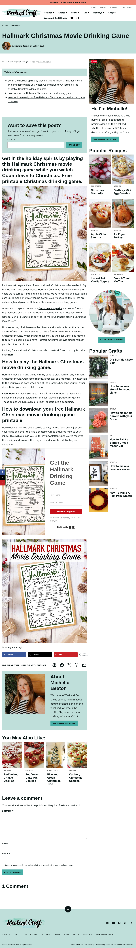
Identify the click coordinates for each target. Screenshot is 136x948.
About (103, 7)
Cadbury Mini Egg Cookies (122, 192)
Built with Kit (66, 527)
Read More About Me (64, 723)
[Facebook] (119, 923)
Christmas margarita (50, 308)
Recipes (48, 12)
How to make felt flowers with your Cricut (121, 416)
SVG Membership (104, 934)
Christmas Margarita (97, 192)
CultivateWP (128, 944)
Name (6, 843)
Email (11, 140)
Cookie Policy (89, 944)
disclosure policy (44, 62)
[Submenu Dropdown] (53, 12)
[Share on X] (2, 477)
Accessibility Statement (104, 944)
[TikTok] (131, 923)
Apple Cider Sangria (98, 236)
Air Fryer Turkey (119, 236)
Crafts (61, 12)
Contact (114, 7)
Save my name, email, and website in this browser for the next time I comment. (39, 865)
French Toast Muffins (122, 280)
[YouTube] (113, 923)
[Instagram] (107, 923)
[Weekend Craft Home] (22, 13)
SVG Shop (127, 7)
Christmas (16, 25)
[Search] (78, 18)
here (28, 344)
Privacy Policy (76, 944)
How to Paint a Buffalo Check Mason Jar (119, 442)
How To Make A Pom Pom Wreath (121, 494)
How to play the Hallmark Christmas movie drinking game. (40, 93)
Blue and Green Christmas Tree (54, 779)
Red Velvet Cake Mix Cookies (33, 777)
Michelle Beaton (21, 46)
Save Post (74, 145)
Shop (111, 12)
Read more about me (105, 139)
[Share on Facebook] (2, 472)
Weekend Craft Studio (55, 18)
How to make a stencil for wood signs (120, 389)
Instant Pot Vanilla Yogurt (100, 280)
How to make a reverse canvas (120, 467)
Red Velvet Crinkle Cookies (11, 777)
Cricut (74, 12)
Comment (8, 811)
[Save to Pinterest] (2, 483)
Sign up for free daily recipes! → (68, 2)
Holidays (97, 12)
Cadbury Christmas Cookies (75, 777)
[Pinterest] (125, 923)
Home (93, 7)
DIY (85, 12)
